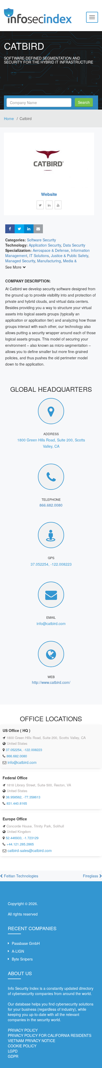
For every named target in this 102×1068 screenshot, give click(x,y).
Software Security (41, 239)
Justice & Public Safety (69, 255)
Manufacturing (49, 260)
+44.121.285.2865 (20, 844)
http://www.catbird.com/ (51, 682)
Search (84, 102)
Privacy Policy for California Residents (49, 1035)
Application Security (45, 245)
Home (9, 118)
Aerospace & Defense (51, 250)
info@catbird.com (51, 623)
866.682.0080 (51, 505)
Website (49, 194)
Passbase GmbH (26, 943)
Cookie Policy (22, 1045)
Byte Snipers (22, 959)
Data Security (74, 245)
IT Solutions (39, 255)
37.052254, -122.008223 (51, 564)
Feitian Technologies (21, 875)
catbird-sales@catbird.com (30, 850)
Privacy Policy (23, 1030)
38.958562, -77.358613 (23, 796)
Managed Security (20, 260)
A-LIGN (18, 951)
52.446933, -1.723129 (22, 837)
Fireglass (90, 875)
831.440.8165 (17, 803)
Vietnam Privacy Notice (31, 1040)
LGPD (13, 1051)
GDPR (13, 1056)
